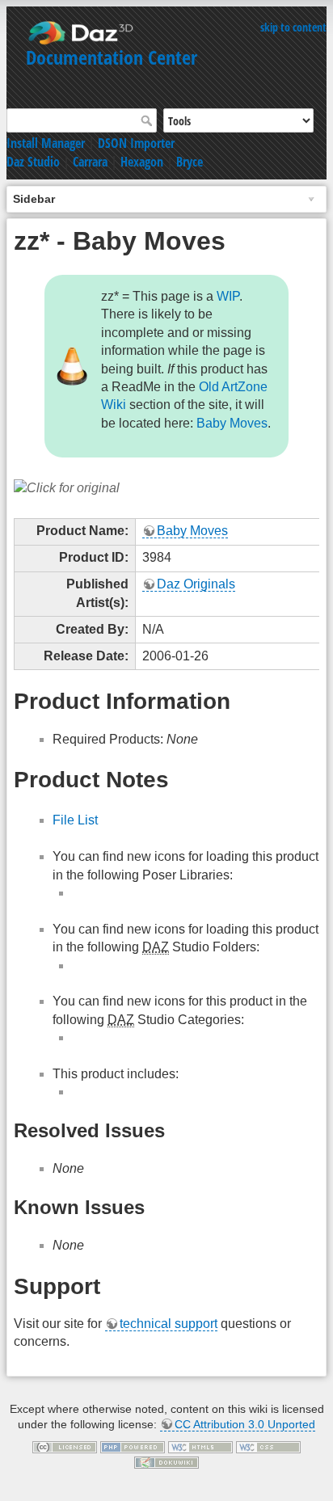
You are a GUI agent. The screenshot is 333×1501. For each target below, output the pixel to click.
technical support (168, 1323)
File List (75, 820)
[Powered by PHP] (132, 1446)
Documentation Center (111, 57)
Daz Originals (196, 584)
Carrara (90, 162)
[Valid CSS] (268, 1446)
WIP (228, 296)
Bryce (189, 162)
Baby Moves (232, 423)
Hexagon (141, 162)
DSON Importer (136, 143)
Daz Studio (33, 162)
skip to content (293, 27)
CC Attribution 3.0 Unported (245, 1424)
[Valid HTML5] (200, 1446)
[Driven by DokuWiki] (166, 1461)
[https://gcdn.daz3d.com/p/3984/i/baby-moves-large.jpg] (67, 487)
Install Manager (45, 143)
